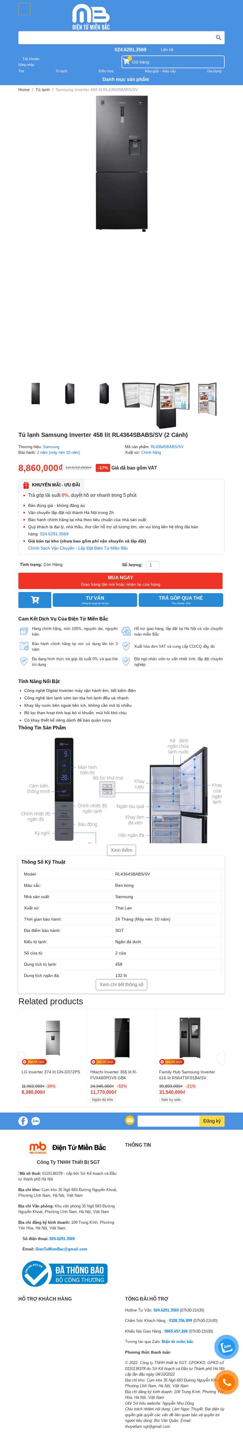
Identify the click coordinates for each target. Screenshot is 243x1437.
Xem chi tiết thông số (121, 984)
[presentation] (22, 1058)
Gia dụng (214, 71)
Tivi (21, 71)
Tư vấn (95, 600)
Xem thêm (121, 850)
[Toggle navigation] (24, 9)
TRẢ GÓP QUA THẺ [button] (181, 600)
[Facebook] (23, 1121)
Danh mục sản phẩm (125, 79)
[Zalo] (35, 1121)
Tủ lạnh (61, 71)
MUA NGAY (120, 581)
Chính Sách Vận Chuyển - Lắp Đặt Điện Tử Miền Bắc (78, 548)
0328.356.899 (180, 1320)
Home (24, 89)
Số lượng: (132, 564)
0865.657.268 (176, 1331)
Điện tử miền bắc (177, 1341)
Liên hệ (167, 49)
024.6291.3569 (130, 49)
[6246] (34, 600)
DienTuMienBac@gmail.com (61, 1249)
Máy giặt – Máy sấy (160, 71)
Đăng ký (212, 1120)
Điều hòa (106, 71)
